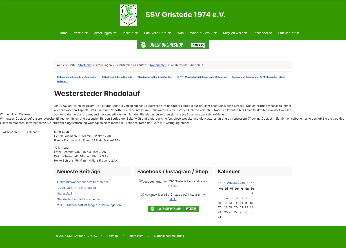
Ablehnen (32, 132)
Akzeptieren (11, 132)
